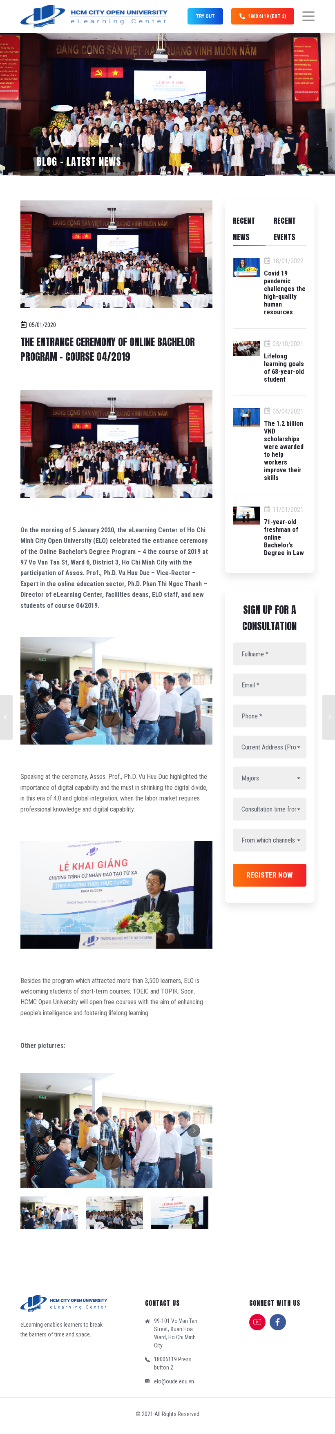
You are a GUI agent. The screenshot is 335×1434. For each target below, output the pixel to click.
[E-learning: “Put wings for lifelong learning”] (328, 717)
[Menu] (304, 16)
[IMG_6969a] (116, 254)
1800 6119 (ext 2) (267, 16)
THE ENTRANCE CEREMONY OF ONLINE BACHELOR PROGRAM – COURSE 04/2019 (107, 349)
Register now (269, 875)
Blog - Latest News (79, 161)
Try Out (205, 16)
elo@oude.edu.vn (174, 1381)
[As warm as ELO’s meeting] (6, 717)
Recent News (244, 228)
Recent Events (285, 228)
